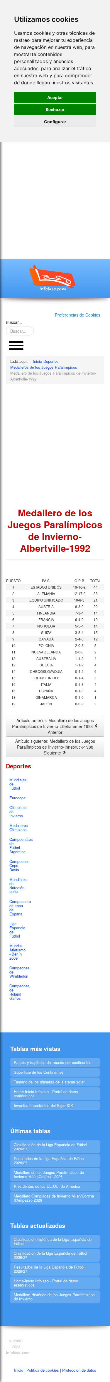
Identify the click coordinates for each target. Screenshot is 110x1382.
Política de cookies (42, 1370)
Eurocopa (17, 797)
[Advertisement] (55, 200)
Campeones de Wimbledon (17, 972)
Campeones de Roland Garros (17, 992)
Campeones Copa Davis (17, 865)
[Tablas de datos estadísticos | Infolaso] (55, 278)
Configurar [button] (55, 121)
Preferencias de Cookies (77, 315)
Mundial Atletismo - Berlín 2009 (17, 952)
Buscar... (14, 322)
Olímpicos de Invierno (17, 811)
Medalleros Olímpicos (17, 827)
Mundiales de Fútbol (17, 784)
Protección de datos (79, 1370)
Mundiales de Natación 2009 (17, 886)
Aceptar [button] (55, 97)
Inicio (18, 1370)
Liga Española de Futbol (17, 930)
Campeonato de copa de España (17, 908)
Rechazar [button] (55, 109)
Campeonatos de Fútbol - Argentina (17, 845)
